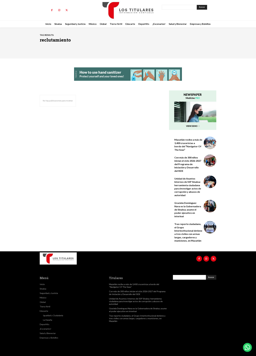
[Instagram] (59, 10)
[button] (247, 347)
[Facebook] (52, 10)
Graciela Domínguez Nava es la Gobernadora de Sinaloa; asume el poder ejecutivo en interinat (187, 209)
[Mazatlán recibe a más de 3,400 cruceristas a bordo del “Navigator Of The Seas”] (210, 143)
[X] (67, 10)
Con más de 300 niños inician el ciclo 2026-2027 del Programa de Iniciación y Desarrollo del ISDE (187, 164)
